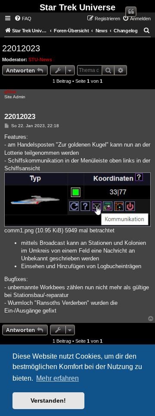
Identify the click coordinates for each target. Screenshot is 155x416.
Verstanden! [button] (48, 400)
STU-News (40, 59)
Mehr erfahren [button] (57, 378)
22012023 (21, 48)
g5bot (10, 91)
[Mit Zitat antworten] (130, 11)
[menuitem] (22, 18)
